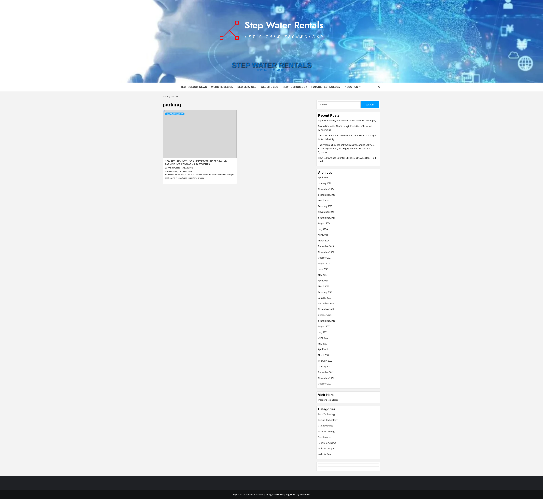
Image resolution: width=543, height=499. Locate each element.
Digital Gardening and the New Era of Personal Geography (347, 120)
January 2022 (324, 366)
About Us (351, 87)
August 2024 (324, 223)
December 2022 (326, 303)
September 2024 (326, 217)
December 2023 (326, 246)
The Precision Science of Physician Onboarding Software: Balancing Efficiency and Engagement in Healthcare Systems (346, 148)
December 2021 (326, 372)
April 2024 (323, 234)
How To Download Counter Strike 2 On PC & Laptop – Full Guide (347, 159)
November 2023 (326, 252)
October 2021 (324, 383)
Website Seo (269, 87)
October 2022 (324, 315)
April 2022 (323, 349)
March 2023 (323, 286)
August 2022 (324, 326)
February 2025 (325, 206)
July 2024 (322, 229)
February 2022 (325, 360)
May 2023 (322, 274)
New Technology (295, 87)
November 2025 (326, 189)
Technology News (194, 87)
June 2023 (323, 269)
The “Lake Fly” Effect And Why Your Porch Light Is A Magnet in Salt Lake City (347, 137)
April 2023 (323, 280)
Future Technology (325, 87)
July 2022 (322, 332)
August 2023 (324, 263)
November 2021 (326, 378)
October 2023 (324, 257)
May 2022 (322, 343)
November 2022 (326, 309)
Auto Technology (326, 414)
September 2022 (326, 320)
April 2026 (323, 177)
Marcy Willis (174, 168)
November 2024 (326, 211)
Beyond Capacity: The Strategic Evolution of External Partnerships (345, 128)
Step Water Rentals (272, 65)
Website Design (222, 87)
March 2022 (323, 355)
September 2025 (326, 194)
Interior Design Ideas (328, 399)
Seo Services (246, 87)
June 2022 (323, 337)
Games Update (325, 425)
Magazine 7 (290, 494)
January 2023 (324, 297)
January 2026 (324, 183)
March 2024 (323, 240)
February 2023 (325, 292)
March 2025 (323, 200)
